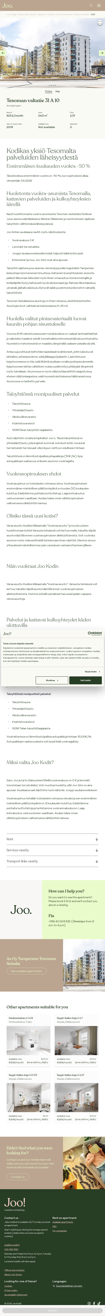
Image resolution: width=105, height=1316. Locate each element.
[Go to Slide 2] (51, 84)
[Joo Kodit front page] (7, 5)
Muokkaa (50, 680)
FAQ (54, 1226)
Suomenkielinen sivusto (69, 1286)
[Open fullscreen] (99, 22)
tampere (41, 14)
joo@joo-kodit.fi (12, 1244)
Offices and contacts (14, 1270)
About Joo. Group (13, 1274)
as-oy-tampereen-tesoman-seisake (72, 14)
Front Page (11, 14)
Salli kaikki (85, 680)
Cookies (8, 1285)
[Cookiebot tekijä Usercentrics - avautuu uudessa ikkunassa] (90, 634)
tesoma (50, 14)
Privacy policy (11, 1290)
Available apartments (62, 1221)
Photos (48, 91)
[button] (52, 53)
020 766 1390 (11, 1249)
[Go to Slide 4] (55, 84)
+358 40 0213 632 (59, 921)
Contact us (18, 1177)
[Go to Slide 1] (49, 84)
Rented (52, 1310)
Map (58, 91)
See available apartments (26, 971)
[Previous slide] (3, 53)
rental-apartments (27, 14)
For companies (59, 1230)
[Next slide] (102, 53)
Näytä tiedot (91, 671)
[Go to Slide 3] (53, 84)
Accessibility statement (15, 1294)
